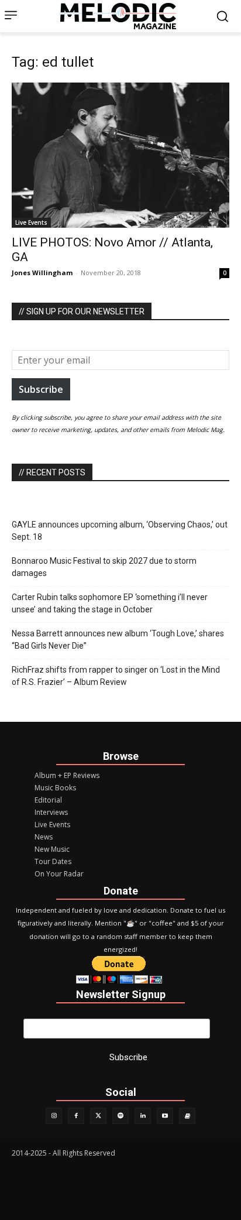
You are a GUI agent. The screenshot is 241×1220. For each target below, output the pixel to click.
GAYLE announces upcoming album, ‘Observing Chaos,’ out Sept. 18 (120, 531)
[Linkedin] (143, 1116)
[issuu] (187, 1116)
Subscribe (41, 389)
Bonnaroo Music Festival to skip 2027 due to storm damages (104, 567)
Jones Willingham (42, 272)
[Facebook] (76, 1116)
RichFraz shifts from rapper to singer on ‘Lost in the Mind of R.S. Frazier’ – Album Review (116, 676)
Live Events (31, 222)
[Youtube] (165, 1116)
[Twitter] (98, 1116)
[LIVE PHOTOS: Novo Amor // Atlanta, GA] (120, 155)
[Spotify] (120, 1116)
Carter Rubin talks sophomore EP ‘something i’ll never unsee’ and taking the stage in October (110, 603)
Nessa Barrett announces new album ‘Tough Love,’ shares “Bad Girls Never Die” (118, 639)
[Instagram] (54, 1116)
